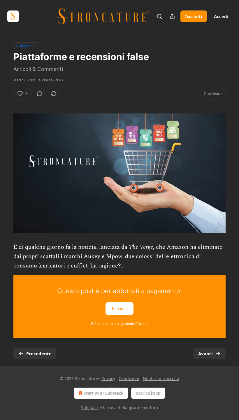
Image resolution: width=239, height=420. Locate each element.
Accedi (221, 16)
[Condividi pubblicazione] (172, 16)
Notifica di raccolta (161, 378)
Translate (26, 45)
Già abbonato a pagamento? (119, 323)
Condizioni (129, 378)
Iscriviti (193, 16)
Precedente (39, 353)
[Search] (159, 16)
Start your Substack (104, 393)
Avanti (205, 353)
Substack (90, 407)
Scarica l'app (148, 393)
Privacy (108, 378)
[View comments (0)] (39, 93)
